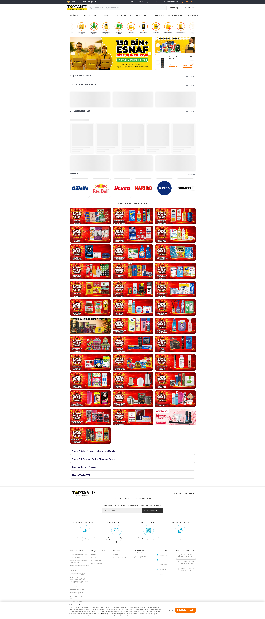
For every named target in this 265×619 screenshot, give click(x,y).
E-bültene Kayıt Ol (152, 510)
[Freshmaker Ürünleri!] (90, 380)
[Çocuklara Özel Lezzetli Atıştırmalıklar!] (133, 362)
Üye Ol (93, 554)
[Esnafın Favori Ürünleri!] (90, 216)
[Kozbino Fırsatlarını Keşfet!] (175, 417)
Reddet (99, 614)
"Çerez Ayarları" (146, 611)
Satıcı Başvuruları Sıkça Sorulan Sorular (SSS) (78, 574)
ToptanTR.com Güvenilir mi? (78, 597)
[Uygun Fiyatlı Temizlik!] (175, 326)
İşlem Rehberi (190, 493)
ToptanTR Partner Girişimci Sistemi (140, 557)
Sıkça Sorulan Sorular (77, 589)
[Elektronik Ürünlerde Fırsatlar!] (133, 380)
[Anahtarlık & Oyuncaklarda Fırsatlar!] (90, 344)
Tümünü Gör (190, 76)
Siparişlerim (178, 493)
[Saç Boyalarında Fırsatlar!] (90, 399)
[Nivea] (164, 188)
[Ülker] (122, 188)
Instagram (163, 564)
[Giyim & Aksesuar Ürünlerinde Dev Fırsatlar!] (90, 417)
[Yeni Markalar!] (90, 435)
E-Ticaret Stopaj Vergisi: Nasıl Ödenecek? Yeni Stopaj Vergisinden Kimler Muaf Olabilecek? (79, 580)
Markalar (115, 554)
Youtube (163, 569)
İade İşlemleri (96, 560)
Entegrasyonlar (75, 586)
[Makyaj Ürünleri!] (175, 362)
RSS (161, 574)
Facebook (163, 555)
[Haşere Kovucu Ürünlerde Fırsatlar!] (133, 216)
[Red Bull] (101, 188)
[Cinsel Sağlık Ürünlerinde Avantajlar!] (175, 344)
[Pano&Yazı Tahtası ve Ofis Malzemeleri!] (133, 417)
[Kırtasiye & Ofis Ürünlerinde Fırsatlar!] (133, 234)
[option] (111, 53)
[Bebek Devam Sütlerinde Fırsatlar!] (175, 271)
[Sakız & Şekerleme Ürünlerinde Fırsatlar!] (175, 253)
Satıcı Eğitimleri (96, 563)
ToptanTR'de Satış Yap (189, 2)
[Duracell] (185, 188)
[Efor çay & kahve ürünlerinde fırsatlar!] (90, 326)
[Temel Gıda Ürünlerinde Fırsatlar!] (90, 307)
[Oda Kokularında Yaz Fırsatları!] (175, 307)
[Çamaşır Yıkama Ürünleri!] (133, 253)
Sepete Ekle (187, 66)
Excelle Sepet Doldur (129, 2)
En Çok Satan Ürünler (120, 557)
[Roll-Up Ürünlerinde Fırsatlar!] (175, 380)
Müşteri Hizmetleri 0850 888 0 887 (166, 2)
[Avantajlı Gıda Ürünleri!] (90, 289)
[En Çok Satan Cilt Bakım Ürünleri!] (133, 307)
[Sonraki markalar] (193, 188)
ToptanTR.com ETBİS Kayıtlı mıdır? (78, 593)
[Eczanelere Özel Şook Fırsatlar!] (175, 45)
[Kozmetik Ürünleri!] (90, 253)
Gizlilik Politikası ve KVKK (78, 554)
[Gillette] (80, 188)
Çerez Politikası (93, 616)
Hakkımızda (116, 2)
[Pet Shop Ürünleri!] (90, 234)
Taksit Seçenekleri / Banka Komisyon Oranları (79, 566)
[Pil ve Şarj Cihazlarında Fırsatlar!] (133, 344)
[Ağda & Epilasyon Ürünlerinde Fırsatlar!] (133, 326)
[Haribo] (143, 188)
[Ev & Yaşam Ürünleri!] (90, 271)
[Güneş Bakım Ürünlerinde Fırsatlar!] (175, 216)
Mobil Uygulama (147, 2)
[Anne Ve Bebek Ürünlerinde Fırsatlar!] (175, 234)
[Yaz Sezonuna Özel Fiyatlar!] (133, 271)
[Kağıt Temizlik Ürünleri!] (175, 289)
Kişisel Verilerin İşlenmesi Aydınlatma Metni (78, 561)
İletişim (93, 557)
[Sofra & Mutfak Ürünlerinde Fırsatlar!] (133, 399)
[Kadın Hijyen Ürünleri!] (90, 362)
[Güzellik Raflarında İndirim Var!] (175, 399)
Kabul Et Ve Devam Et (185, 610)
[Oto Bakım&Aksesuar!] (133, 289)
